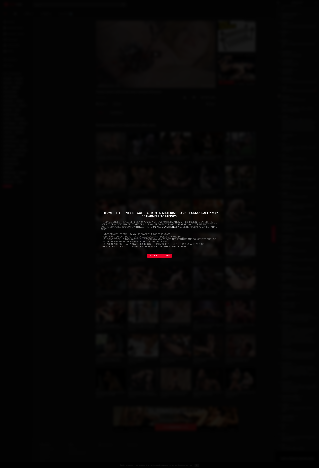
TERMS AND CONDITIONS (162, 227)
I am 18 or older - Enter (159, 256)
